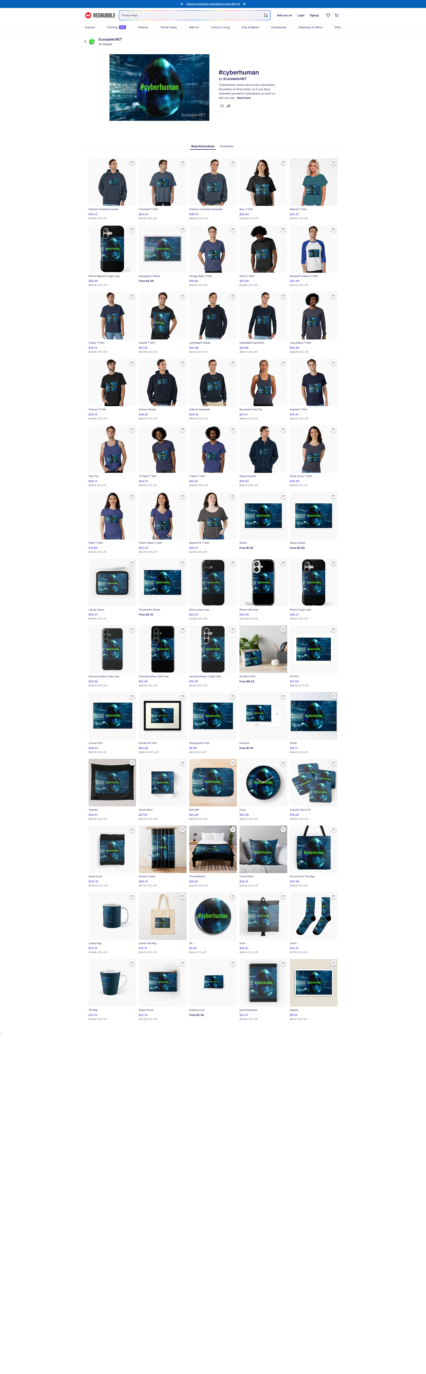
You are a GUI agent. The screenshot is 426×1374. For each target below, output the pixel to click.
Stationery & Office (310, 27)
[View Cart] (337, 15)
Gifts (338, 27)
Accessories (278, 27)
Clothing (116, 27)
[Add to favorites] (222, 106)
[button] (213, 3)
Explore (90, 27)
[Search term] (265, 15)
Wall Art (194, 27)
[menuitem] (90, 27)
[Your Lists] (328, 15)
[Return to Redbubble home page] (100, 15)
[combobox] (194, 15)
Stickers (143, 27)
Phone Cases (169, 27)
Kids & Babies (250, 27)
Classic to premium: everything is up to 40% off (213, 3)
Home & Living (220, 27)
